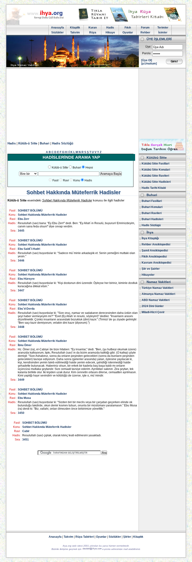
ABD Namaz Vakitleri (156, 300)
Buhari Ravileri (152, 213)
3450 (21, 413)
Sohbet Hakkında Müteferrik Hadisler (42, 214)
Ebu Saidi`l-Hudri (29, 249)
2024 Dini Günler (153, 306)
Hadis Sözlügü (151, 225)
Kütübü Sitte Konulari (156, 169)
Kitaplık (138, 536)
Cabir (26, 431)
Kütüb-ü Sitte (27, 143)
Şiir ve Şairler (151, 268)
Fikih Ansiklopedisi (154, 256)
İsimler (162, 32)
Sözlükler (57, 32)
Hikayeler (148, 274)
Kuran (93, 27)
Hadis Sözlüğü (62, 143)
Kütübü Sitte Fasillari (155, 163)
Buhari (44, 143)
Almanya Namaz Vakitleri (158, 294)
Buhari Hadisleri (152, 219)
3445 (21, 230)
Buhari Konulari (152, 207)
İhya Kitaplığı (150, 238)
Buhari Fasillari (152, 201)
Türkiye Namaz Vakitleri (157, 288)
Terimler (162, 27)
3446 (21, 260)
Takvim (75, 32)
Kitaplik (75, 27)
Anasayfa (57, 27)
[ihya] (39, 23)
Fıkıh (128, 27)
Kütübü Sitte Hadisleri (156, 181)
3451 (25, 439)
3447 (21, 290)
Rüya (92, 32)
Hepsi (89, 167)
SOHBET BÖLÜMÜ (30, 210)
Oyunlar (127, 32)
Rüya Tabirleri (84, 536)
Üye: (148, 46)
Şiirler (127, 536)
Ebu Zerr (23, 219)
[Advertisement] (96, 103)
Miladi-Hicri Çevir (153, 312)
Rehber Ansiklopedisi (156, 244)
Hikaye (110, 32)
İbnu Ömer (25, 345)
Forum (145, 27)
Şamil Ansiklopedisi (155, 250)
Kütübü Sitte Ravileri (155, 175)
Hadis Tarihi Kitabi (154, 188)
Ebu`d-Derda (26, 308)
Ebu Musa (24, 398)
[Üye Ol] (146, 60)
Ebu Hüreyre (26, 278)
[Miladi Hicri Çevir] (162, 152)
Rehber (145, 32)
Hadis (110, 27)
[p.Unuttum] (149, 63)
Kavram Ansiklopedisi (156, 262)
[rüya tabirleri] (131, 20)
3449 (21, 379)
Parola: (146, 53)
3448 (21, 327)
